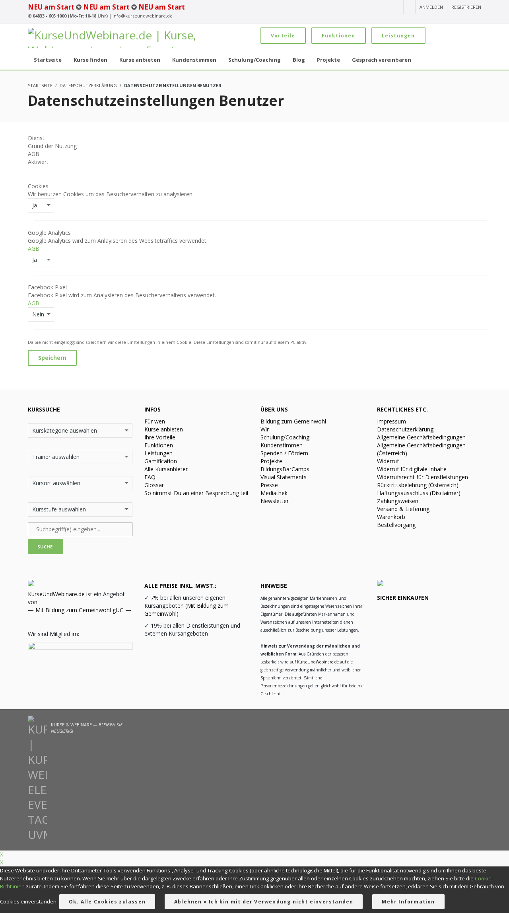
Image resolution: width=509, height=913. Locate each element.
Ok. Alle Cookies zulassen (107, 901)
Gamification (160, 461)
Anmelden (431, 7)
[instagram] (351, 7)
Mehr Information (408, 901)
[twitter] (381, 7)
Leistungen (398, 35)
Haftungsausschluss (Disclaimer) (418, 493)
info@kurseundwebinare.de (143, 16)
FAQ (149, 477)
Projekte (271, 461)
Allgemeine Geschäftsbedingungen (421, 437)
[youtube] (338, 7)
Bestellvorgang (396, 525)
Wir (264, 429)
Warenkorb (391, 517)
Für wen (154, 421)
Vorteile (283, 35)
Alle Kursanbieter (166, 469)
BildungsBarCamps (284, 469)
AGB (33, 248)
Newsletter (274, 501)
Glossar (154, 485)
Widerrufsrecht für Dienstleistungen (422, 477)
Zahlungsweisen (397, 501)
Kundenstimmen (281, 445)
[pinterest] (394, 7)
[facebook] (366, 7)
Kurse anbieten (163, 429)
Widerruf (388, 461)
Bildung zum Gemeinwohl (293, 421)
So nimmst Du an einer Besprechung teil (196, 493)
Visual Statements (283, 477)
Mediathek (274, 493)
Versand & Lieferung (403, 509)
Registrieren (466, 7)
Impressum (391, 421)
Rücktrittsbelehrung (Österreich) (417, 485)
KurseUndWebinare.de (56, 594)
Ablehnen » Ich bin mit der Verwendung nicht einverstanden (263, 901)
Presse (269, 485)
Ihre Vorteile (159, 437)
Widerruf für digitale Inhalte (412, 469)
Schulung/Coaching (284, 437)
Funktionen (339, 35)
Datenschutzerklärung (405, 429)
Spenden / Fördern (284, 453)
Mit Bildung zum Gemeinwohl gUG (79, 610)
